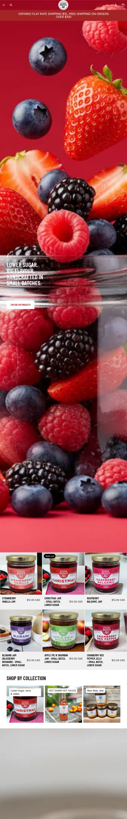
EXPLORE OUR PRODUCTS (20, 304)
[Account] (115, 5)
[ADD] (37, 590)
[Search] (11, 5)
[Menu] (4, 5)
